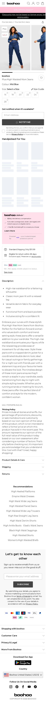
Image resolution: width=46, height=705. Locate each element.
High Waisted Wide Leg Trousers (22, 521)
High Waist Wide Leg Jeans (22, 511)
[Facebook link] (22, 699)
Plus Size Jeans (7, 22)
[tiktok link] (34, 699)
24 (35, 93)
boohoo (6, 74)
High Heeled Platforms (22, 501)
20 (20, 93)
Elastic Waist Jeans (32, 535)
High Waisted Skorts (22, 545)
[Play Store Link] (22, 675)
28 (5, 100)
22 (27, 93)
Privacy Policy (22, 132)
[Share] (41, 22)
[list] (22, 9)
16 (5, 93)
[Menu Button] (3, 3)
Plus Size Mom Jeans (22, 22)
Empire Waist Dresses (22, 506)
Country (22, 681)
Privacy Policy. (31, 617)
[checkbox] (3, 130)
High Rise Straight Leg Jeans (22, 525)
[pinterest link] (15, 699)
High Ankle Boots (11, 535)
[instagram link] (9, 699)
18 (13, 93)
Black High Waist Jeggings (22, 540)
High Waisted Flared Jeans (22, 516)
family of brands (24, 609)
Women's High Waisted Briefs (22, 550)
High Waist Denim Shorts (22, 530)
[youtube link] (28, 699)
